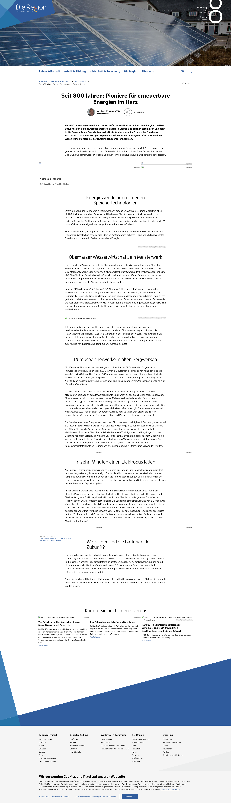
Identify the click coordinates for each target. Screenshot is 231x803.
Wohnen (42, 749)
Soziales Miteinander (47, 758)
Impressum (44, 796)
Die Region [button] (131, 73)
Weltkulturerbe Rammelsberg (50, 541)
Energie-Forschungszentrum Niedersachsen (55, 538)
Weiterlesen (43, 645)
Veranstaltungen (45, 739)
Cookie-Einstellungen (60, 796)
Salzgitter (136, 755)
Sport (41, 755)
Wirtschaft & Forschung (60, 81)
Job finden (74, 739)
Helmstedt (136, 749)
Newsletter (167, 749)
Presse (165, 745)
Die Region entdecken (141, 739)
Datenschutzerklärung (170, 789)
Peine (134, 752)
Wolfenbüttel (137, 758)
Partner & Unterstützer (172, 742)
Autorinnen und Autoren (173, 755)
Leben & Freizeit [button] (49, 73)
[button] (183, 71)
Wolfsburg (136, 761)
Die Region (167, 739)
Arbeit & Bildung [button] (75, 73)
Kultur (41, 745)
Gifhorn (135, 745)
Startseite (43, 81)
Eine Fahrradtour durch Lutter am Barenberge (112, 622)
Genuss (42, 752)
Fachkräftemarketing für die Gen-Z (115, 749)
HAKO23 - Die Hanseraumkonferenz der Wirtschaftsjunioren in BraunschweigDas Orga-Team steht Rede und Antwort (161, 628)
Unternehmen (80, 81)
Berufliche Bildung (77, 745)
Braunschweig (138, 742)
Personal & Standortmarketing (113, 745)
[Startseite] (31, 8)
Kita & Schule (75, 752)
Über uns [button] (148, 73)
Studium (73, 749)
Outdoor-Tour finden (47, 761)
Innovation (105, 742)
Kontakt (166, 752)
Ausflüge (42, 742)
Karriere (73, 742)
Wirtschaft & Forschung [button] (105, 73)
